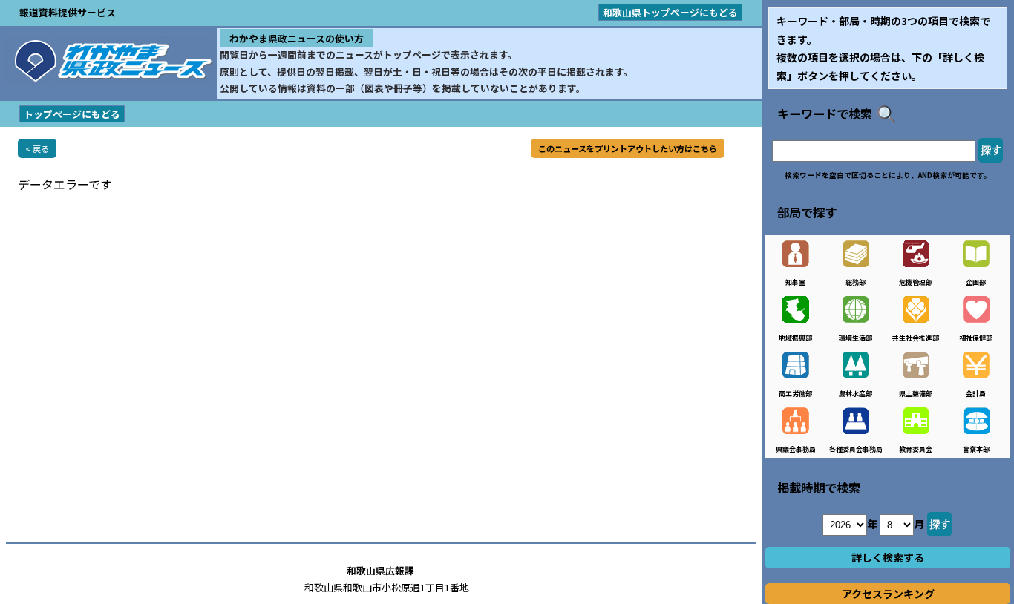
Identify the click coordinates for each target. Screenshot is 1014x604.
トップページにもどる (72, 114)
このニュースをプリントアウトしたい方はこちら (627, 148)
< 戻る (37, 148)
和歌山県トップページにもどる (670, 12)
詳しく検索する (887, 557)
